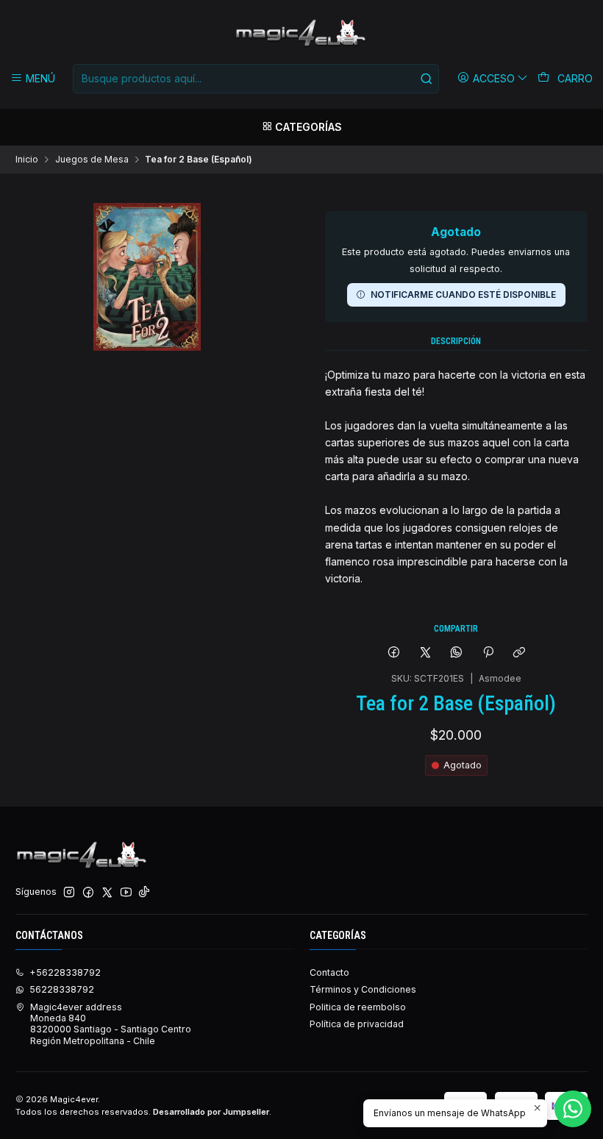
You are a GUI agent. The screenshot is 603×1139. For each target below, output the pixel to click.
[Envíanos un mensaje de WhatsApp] (572, 1108)
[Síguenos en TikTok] (144, 892)
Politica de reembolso (358, 1007)
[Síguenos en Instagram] (69, 892)
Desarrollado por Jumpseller (211, 1112)
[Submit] (426, 78)
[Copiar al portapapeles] (518, 652)
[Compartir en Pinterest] (488, 652)
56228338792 (61, 989)
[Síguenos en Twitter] (107, 892)
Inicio (26, 159)
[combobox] (255, 78)
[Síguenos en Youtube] (126, 892)
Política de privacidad (357, 1023)
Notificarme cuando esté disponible (463, 294)
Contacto (329, 972)
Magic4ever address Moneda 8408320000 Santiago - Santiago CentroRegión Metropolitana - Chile (110, 1023)
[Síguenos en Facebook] (88, 892)
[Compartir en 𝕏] (425, 652)
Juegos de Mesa (92, 159)
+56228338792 (65, 972)
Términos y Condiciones (363, 989)
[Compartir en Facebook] (394, 652)
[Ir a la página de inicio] (301, 33)
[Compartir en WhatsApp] (457, 652)
